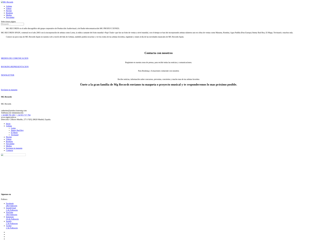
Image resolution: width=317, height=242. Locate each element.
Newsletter (10, 17)
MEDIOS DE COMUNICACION (14, 58)
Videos (8, 8)
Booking (9, 13)
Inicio (8, 124)
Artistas (9, 6)
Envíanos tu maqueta (9, 90)
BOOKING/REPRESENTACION (15, 67)
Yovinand (14, 135)
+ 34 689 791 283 (8, 115)
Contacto (9, 150)
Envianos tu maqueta (14, 148)
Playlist (9, 11)
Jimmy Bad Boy (17, 130)
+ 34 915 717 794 (23, 115)
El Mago (14, 133)
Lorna (13, 128)
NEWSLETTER (7, 75)
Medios (9, 15)
